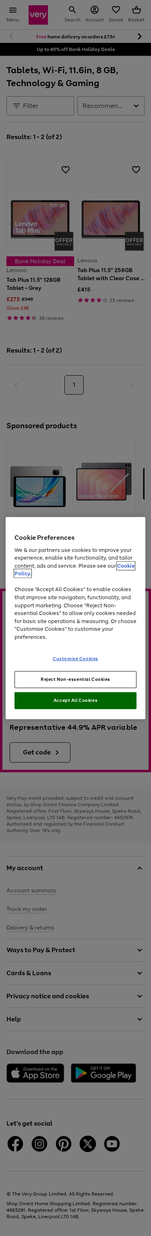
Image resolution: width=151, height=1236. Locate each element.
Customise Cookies (75, 658)
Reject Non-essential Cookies (75, 679)
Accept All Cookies (75, 700)
